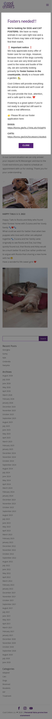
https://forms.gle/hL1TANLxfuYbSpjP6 (27, 128)
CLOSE (26, 145)
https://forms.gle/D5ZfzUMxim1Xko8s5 (27, 137)
